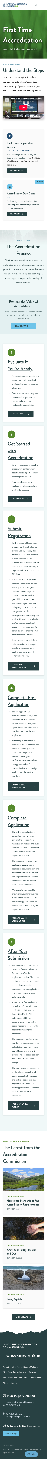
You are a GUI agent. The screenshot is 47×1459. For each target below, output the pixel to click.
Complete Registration (19, 666)
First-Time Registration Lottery (20, 145)
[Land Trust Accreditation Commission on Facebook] (33, 1356)
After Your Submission (18, 955)
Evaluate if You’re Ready (20, 365)
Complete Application (18, 821)
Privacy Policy (8, 1445)
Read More (15, 170)
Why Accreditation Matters (25, 1367)
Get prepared (19, 413)
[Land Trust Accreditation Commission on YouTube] (38, 1356)
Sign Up (9, 1433)
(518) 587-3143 (13, 1405)
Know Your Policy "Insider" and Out (22, 1252)
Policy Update (15, 1299)
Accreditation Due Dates (21, 193)
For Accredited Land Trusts (15, 1377)
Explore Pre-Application (19, 786)
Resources (36, 1377)
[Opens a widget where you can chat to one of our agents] (31, 1454)
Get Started (18, 498)
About (6, 1367)
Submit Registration (19, 532)
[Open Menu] (42, 5)
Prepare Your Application (19, 920)
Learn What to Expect (20, 1106)
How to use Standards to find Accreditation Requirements (23, 1203)
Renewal (32, 1372)
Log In (14, 1383)
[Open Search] (36, 5)
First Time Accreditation (14, 1372)
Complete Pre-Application (22, 701)
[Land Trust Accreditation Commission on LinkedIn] (29, 1356)
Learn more (21, 326)
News (5, 1383)
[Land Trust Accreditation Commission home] (16, 6)
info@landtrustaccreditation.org (20, 1402)
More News (22, 1317)
